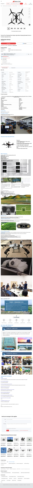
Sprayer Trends (14, 480)
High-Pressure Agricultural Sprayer (25, 472)
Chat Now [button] (25, 43)
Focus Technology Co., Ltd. (11, 484)
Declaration (25, 484)
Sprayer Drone (3, 480)
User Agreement (21, 484)
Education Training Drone (19, 463)
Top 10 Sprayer (8, 480)
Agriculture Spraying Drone (12, 463)
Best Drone (10, 478)
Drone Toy (15, 478)
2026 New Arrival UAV (3, 463)
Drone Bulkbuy (19, 480)
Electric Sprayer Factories (21, 476)
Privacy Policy (28, 484)
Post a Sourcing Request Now (24, 430)
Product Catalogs (12, 461)
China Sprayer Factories (4, 476)
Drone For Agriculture (26, 478)
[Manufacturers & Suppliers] (16, 1)
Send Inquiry (8, 43)
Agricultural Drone (20, 478)
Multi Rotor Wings (26, 463)
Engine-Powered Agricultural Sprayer (6, 472)
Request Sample (15, 45)
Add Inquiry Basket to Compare (16, 31)
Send (7, 430)
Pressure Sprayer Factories (12, 476)
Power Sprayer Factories (4, 478)
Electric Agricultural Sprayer (15, 472)
